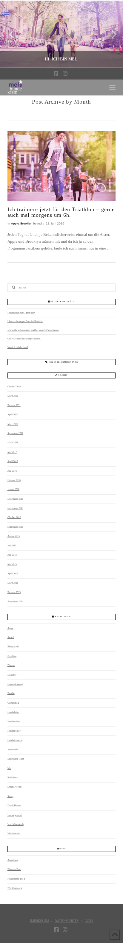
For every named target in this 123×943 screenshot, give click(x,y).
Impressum (39, 920)
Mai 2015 (12, 564)
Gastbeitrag (13, 703)
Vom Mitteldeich (15, 824)
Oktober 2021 (14, 386)
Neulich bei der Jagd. (17, 347)
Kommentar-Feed (16, 878)
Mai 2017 (12, 452)
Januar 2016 (13, 489)
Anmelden (12, 860)
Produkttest (12, 777)
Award (10, 637)
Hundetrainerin (14, 740)
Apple (15, 223)
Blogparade (13, 646)
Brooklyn (26, 223)
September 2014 (15, 601)
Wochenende (13, 833)
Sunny (10, 796)
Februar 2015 (14, 592)
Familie (11, 693)
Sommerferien (14, 786)
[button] (112, 87)
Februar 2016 (14, 480)
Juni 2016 (12, 471)
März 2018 (12, 442)
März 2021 (12, 396)
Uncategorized (14, 815)
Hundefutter (13, 712)
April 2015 (12, 573)
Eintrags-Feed (14, 869)
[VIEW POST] (61, 166)
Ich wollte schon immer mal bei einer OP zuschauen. (33, 330)
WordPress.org (14, 888)
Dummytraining (15, 684)
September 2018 (15, 433)
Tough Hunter (14, 805)
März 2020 (12, 424)
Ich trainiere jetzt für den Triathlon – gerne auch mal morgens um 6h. (61, 212)
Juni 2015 (12, 555)
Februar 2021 (14, 405)
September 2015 (15, 527)
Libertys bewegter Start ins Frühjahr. (25, 321)
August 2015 (13, 536)
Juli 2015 (11, 545)
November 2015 (15, 508)
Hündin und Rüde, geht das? (21, 312)
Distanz (11, 665)
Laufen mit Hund (15, 758)
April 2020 (12, 414)
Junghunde (12, 749)
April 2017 (12, 461)
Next (110, 34)
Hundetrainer (14, 731)
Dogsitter (11, 675)
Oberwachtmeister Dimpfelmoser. (24, 338)
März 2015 (12, 583)
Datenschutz (67, 920)
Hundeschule (13, 721)
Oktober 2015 (14, 517)
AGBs (88, 920)
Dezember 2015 (15, 499)
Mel (9, 768)
